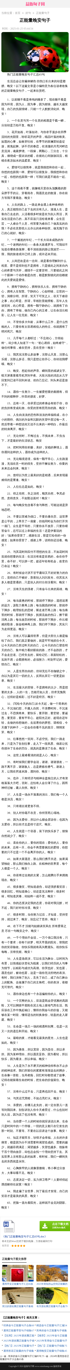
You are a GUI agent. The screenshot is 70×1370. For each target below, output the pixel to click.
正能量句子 (43, 13)
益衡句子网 (29, 1366)
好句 (28, 13)
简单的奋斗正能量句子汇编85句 (24, 1356)
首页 (17, 13)
